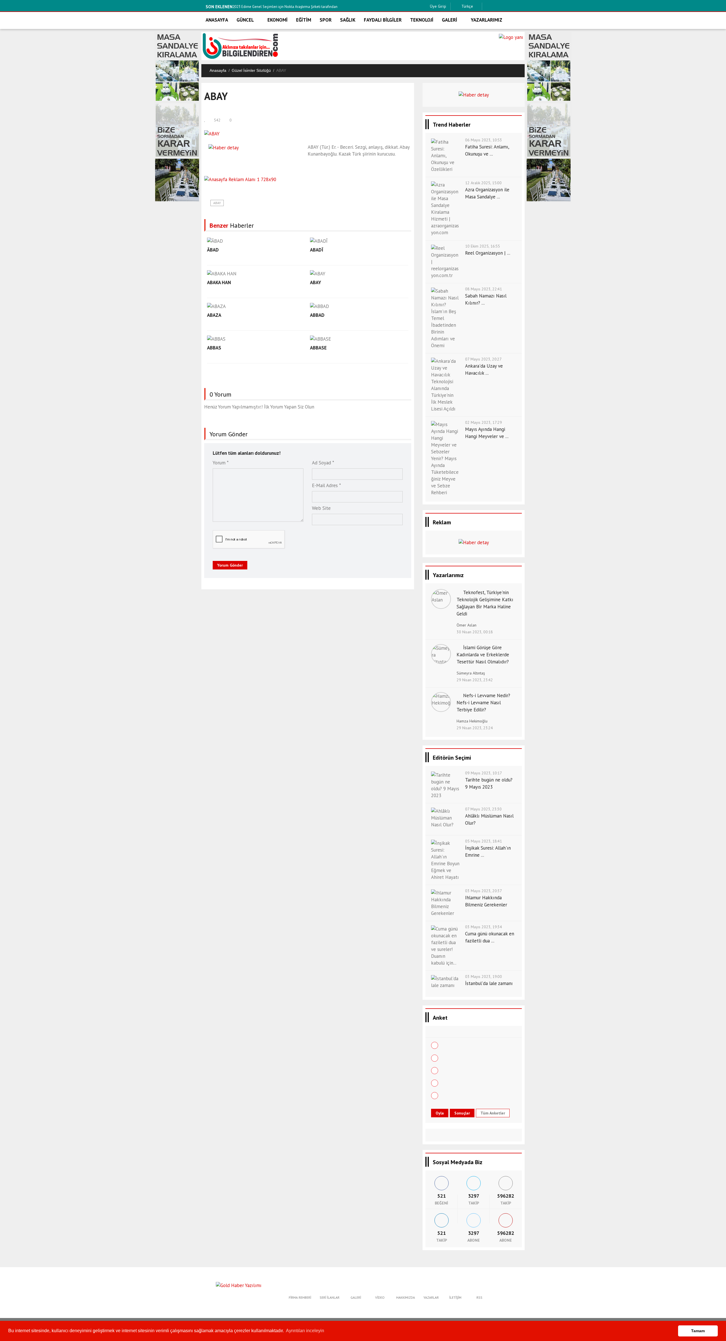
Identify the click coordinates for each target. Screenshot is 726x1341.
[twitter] (496, 6)
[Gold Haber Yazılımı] (238, 1285)
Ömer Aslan (466, 625)
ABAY (217, 203)
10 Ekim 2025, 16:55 (482, 246)
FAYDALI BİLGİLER (383, 20)
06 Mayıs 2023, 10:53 (483, 140)
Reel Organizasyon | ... (487, 253)
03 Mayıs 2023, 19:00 (483, 976)
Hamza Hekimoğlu (472, 721)
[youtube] (523, 6)
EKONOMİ (277, 20)
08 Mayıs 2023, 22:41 (483, 289)
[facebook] (487, 6)
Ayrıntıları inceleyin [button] (305, 1330)
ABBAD (317, 315)
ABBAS (214, 348)
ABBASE (318, 348)
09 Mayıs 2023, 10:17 (483, 773)
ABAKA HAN (219, 282)
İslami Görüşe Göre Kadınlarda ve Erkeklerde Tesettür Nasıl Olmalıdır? (483, 654)
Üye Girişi (438, 6)
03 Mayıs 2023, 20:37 (483, 890)
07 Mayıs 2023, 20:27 (483, 359)
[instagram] (505, 6)
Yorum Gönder (230, 565)
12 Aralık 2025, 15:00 (483, 182)
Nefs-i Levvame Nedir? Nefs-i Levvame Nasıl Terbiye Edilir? (483, 702)
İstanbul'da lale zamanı (489, 983)
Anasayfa (218, 70)
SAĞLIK (347, 20)
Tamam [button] (698, 1331)
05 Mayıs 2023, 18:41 (483, 841)
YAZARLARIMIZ (486, 20)
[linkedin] (514, 6)
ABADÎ (316, 250)
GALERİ (449, 20)
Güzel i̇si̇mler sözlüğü (251, 70)
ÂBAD (213, 250)
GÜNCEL (245, 20)
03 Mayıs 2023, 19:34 (483, 926)
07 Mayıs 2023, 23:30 (483, 809)
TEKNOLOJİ (421, 20)
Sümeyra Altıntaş (471, 673)
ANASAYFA (217, 20)
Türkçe (466, 6)
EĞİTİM (303, 20)
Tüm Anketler (492, 1113)
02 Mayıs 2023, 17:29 (483, 422)
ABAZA (214, 315)
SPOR (326, 20)
